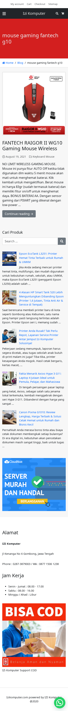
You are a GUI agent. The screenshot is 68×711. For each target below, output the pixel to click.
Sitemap (53, 4)
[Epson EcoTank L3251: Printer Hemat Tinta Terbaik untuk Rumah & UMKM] (9, 259)
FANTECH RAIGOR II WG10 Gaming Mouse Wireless (32, 145)
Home (9, 63)
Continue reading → (19, 214)
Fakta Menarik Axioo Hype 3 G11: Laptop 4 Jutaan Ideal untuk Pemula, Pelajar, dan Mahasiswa (40, 378)
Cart (29, 4)
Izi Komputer (34, 13)
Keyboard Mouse (43, 156)
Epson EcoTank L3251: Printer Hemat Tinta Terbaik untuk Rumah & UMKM (41, 258)
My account (17, 4)
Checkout (40, 4)
